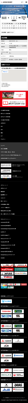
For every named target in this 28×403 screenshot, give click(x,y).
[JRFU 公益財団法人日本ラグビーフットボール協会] (6, 2)
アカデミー (3, 139)
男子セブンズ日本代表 (5, 113)
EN (23, 2)
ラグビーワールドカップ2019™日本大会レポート (11, 155)
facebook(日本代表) (5, 225)
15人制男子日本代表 (5, 110)
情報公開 (3, 191)
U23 (2, 126)
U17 (2, 136)
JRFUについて (4, 188)
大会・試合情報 (9, 6)
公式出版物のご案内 (5, 204)
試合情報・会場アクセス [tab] (8, 32)
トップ (2, 6)
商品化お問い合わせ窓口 (6, 210)
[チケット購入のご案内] (14, 95)
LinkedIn (3, 258)
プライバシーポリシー (21, 397)
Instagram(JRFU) (4, 248)
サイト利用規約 (6, 397)
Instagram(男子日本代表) (6, 251)
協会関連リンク (4, 194)
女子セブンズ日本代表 (5, 116)
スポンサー (3, 198)
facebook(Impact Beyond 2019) (8, 228)
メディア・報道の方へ (5, 207)
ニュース (3, 145)
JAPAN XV (3, 123)
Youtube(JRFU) (4, 242)
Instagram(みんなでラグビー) (7, 254)
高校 (2, 132)
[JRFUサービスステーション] (14, 102)
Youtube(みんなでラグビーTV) (7, 245)
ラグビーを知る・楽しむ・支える (8, 152)
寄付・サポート (4, 201)
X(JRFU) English (4, 235)
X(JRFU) (3, 232)
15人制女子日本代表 (5, 120)
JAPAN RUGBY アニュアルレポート (8, 158)
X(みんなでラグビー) (5, 238)
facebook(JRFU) (4, 222)
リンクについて (13, 397)
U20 (2, 129)
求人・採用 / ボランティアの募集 (8, 214)
